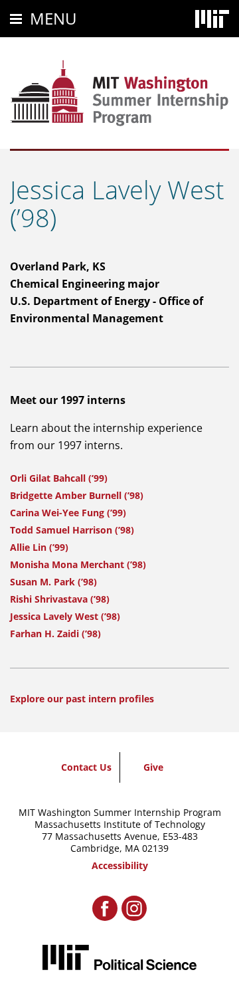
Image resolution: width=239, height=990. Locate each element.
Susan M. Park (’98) (53, 581)
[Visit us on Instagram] (134, 908)
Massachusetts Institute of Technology (120, 824)
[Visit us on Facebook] (105, 908)
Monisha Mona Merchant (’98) (78, 564)
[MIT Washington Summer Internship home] (119, 93)
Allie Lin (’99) (39, 547)
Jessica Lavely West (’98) (65, 616)
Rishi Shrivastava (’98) (60, 599)
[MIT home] (212, 19)
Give (153, 767)
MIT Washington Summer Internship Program (120, 812)
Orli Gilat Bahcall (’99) (59, 478)
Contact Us (86, 767)
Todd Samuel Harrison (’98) (72, 530)
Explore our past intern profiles (82, 698)
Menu (53, 18)
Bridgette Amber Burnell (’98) (76, 495)
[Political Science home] (119, 957)
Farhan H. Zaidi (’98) (55, 633)
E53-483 (180, 836)
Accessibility (120, 865)
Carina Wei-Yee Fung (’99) (68, 512)
